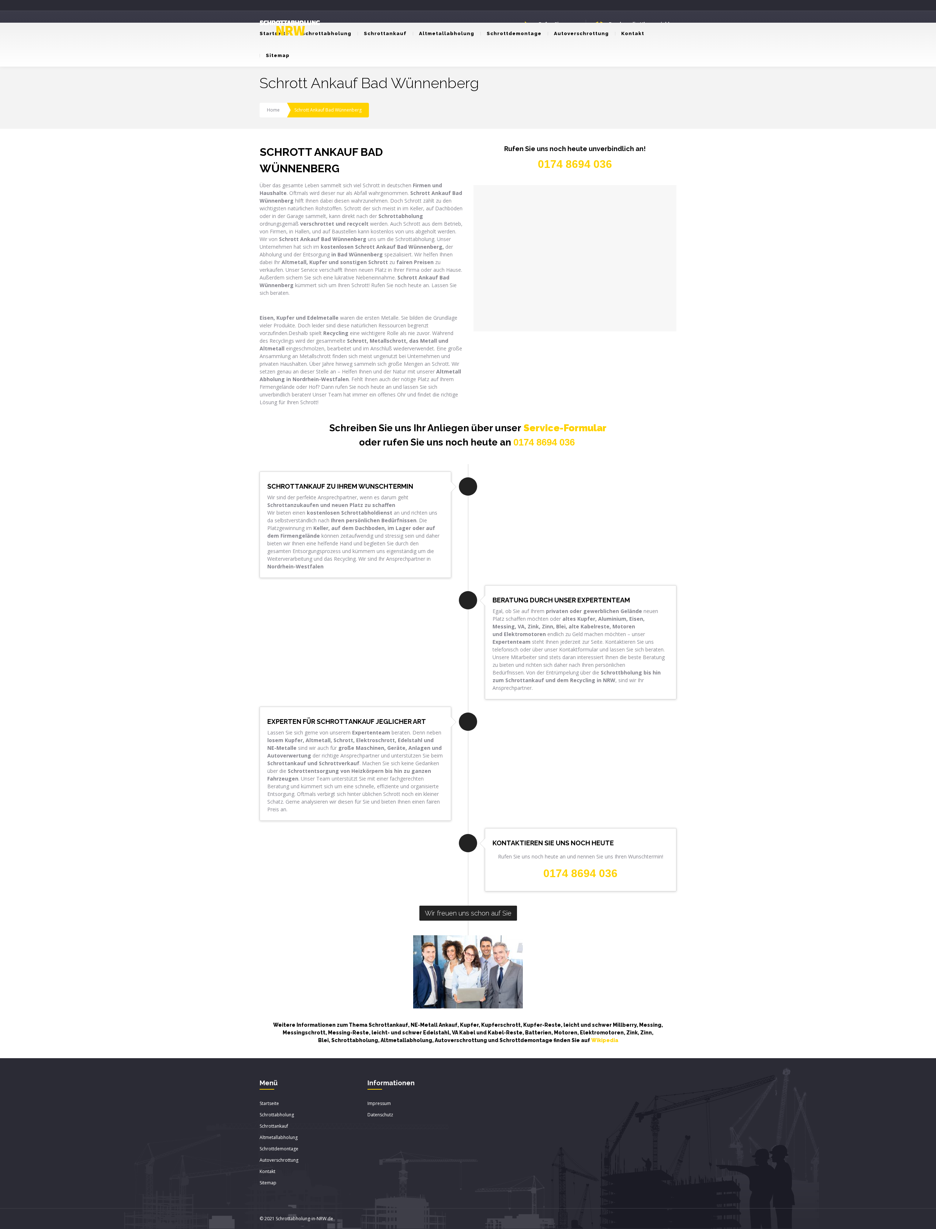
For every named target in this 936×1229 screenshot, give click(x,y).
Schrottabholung (326, 33)
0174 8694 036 (544, 442)
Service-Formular (565, 427)
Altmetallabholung (446, 33)
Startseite (269, 1103)
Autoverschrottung (581, 33)
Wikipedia (604, 1040)
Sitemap (278, 55)
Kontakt (632, 33)
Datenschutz (380, 1115)
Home (273, 110)
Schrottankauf (385, 33)
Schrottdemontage (514, 33)
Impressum (379, 1103)
